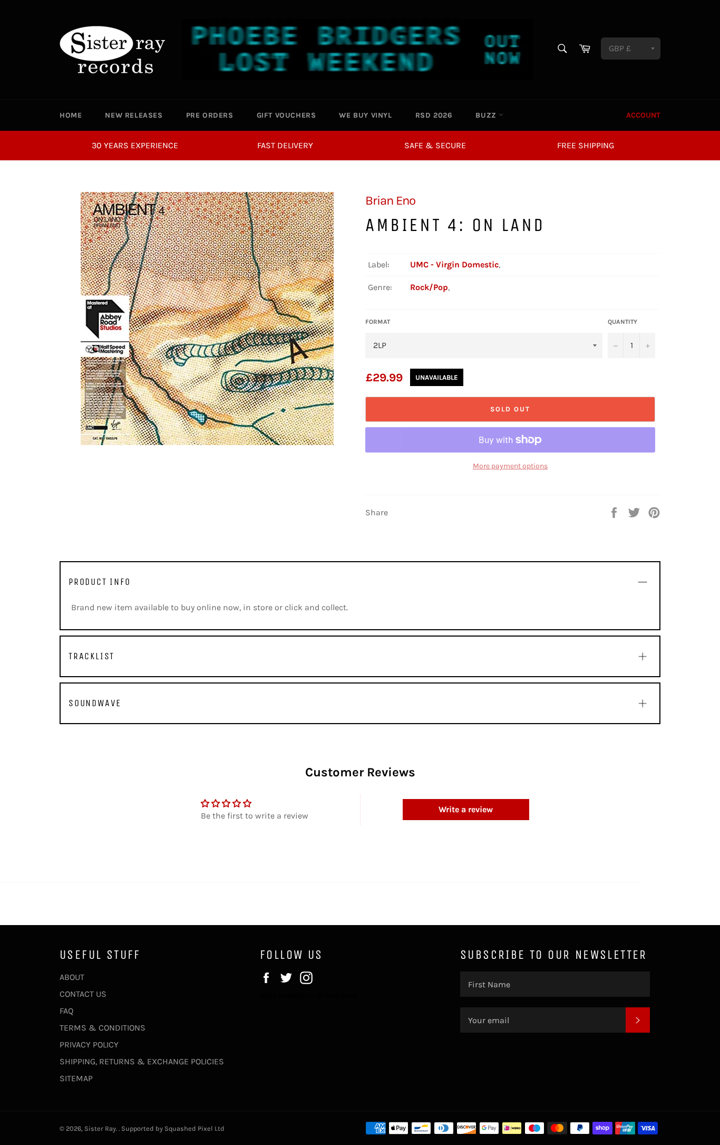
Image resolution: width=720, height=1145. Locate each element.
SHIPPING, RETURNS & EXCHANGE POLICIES (142, 1061)
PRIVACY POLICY (89, 1045)
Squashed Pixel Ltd (194, 1128)
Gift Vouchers (286, 115)
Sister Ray (100, 1128)
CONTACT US (83, 994)
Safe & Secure (435, 145)
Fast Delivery (285, 145)
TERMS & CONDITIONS (102, 1028)
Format (377, 321)
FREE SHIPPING (585, 145)
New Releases (133, 115)
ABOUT (72, 977)
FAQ (66, 1011)
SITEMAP (76, 1078)
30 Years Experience (135, 145)
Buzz (487, 115)
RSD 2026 (434, 115)
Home (71, 115)
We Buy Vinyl (365, 115)
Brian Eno (390, 200)
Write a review (466, 809)
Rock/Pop (429, 287)
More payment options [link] (510, 465)
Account (643, 115)
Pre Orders (209, 115)
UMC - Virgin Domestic (454, 264)
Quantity (622, 321)
